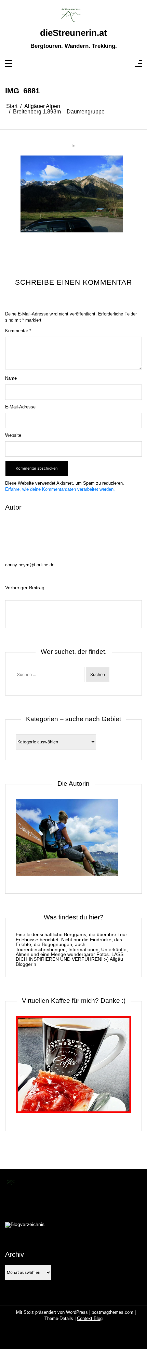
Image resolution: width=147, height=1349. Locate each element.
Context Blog (90, 1318)
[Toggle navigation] (8, 64)
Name (11, 378)
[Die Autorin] (67, 841)
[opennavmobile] (138, 64)
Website (13, 435)
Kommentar (18, 330)
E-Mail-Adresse (20, 406)
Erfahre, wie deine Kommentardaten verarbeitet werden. (60, 489)
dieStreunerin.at (73, 33)
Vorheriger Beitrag (24, 587)
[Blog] (24, 1225)
